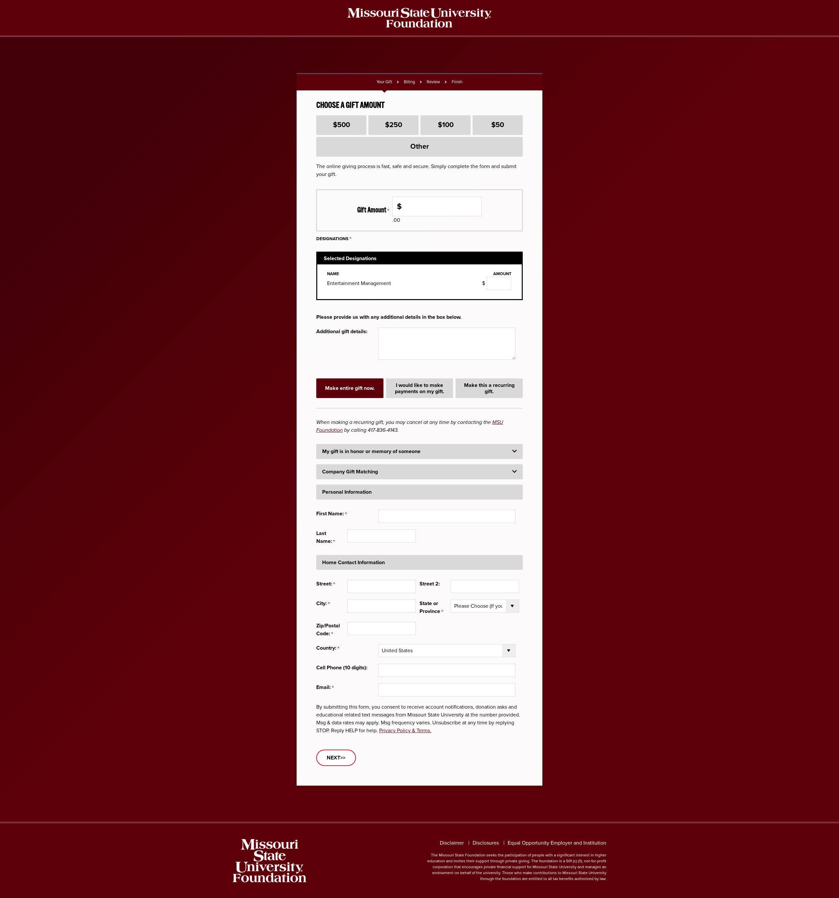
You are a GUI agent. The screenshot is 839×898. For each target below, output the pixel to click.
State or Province (430, 607)
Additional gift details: (341, 331)
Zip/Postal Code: (328, 629)
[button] (419, 451)
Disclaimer (452, 843)
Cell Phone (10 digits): (341, 667)
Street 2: (430, 583)
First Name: (330, 513)
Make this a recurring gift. (489, 388)
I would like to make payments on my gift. (419, 388)
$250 (393, 125)
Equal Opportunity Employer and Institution (557, 843)
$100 (446, 125)
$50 (497, 125)
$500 (341, 125)
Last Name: (324, 537)
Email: (324, 687)
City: (322, 603)
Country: (327, 648)
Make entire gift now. (350, 388)
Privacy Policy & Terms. (405, 730)
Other (419, 146)
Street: (324, 583)
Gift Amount (372, 210)
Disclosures (486, 843)
